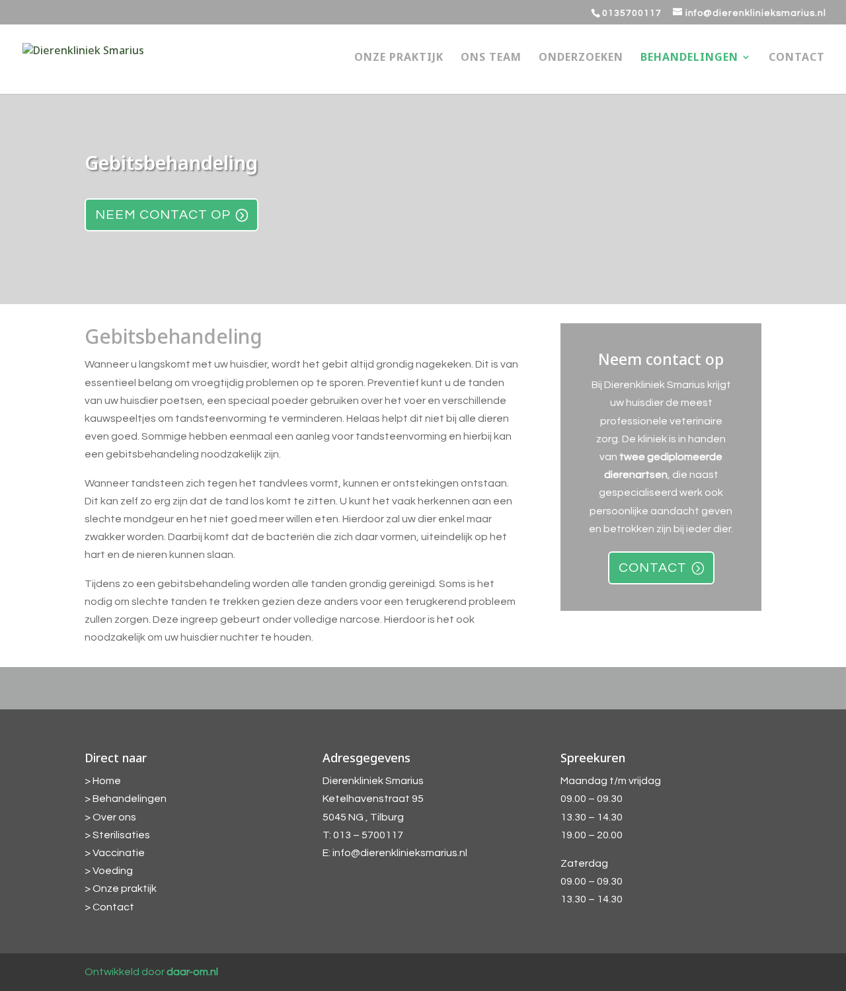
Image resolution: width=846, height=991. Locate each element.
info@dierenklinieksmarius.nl (399, 853)
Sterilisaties (121, 835)
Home (107, 780)
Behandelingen (689, 58)
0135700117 (632, 13)
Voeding (113, 870)
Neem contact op (163, 214)
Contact (797, 58)
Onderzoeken (581, 58)
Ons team (491, 58)
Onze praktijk (398, 58)
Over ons (114, 817)
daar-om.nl (192, 972)
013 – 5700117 (368, 835)
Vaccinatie (119, 853)
